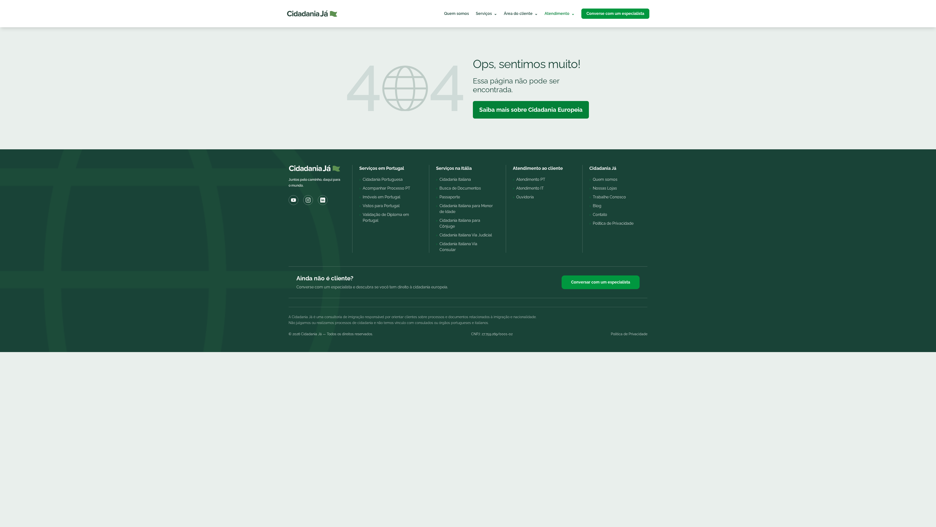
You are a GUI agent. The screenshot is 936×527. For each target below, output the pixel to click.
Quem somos (456, 13)
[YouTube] (293, 200)
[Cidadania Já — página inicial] (312, 13)
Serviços (486, 13)
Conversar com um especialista (600, 282)
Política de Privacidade (629, 334)
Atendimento (560, 13)
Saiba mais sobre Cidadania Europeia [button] (531, 109)
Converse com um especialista (615, 13)
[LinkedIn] (323, 200)
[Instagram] (308, 200)
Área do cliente (521, 13)
